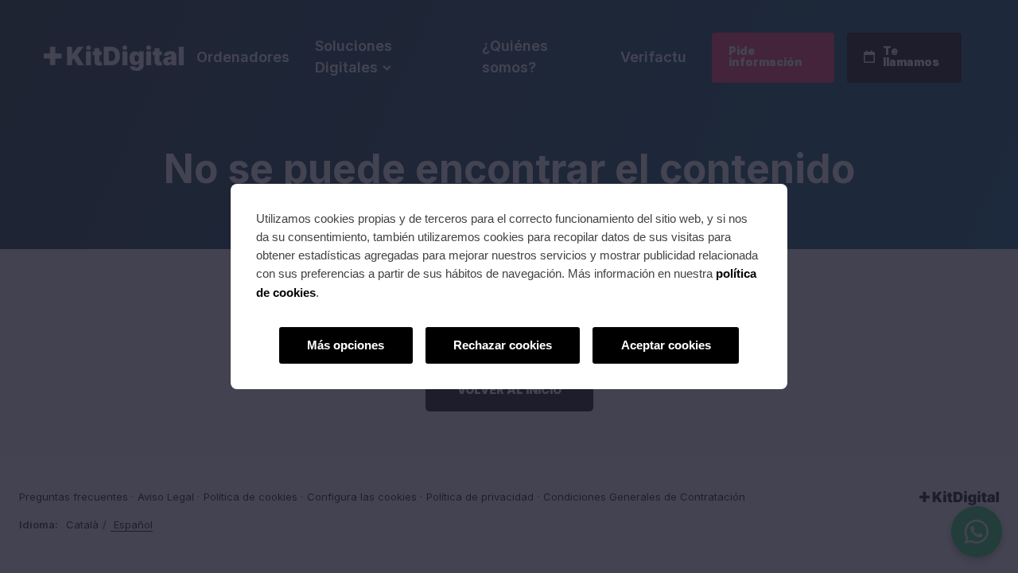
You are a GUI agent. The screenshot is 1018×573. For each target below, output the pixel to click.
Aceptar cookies (666, 345)
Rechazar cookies (502, 345)
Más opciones (345, 345)
